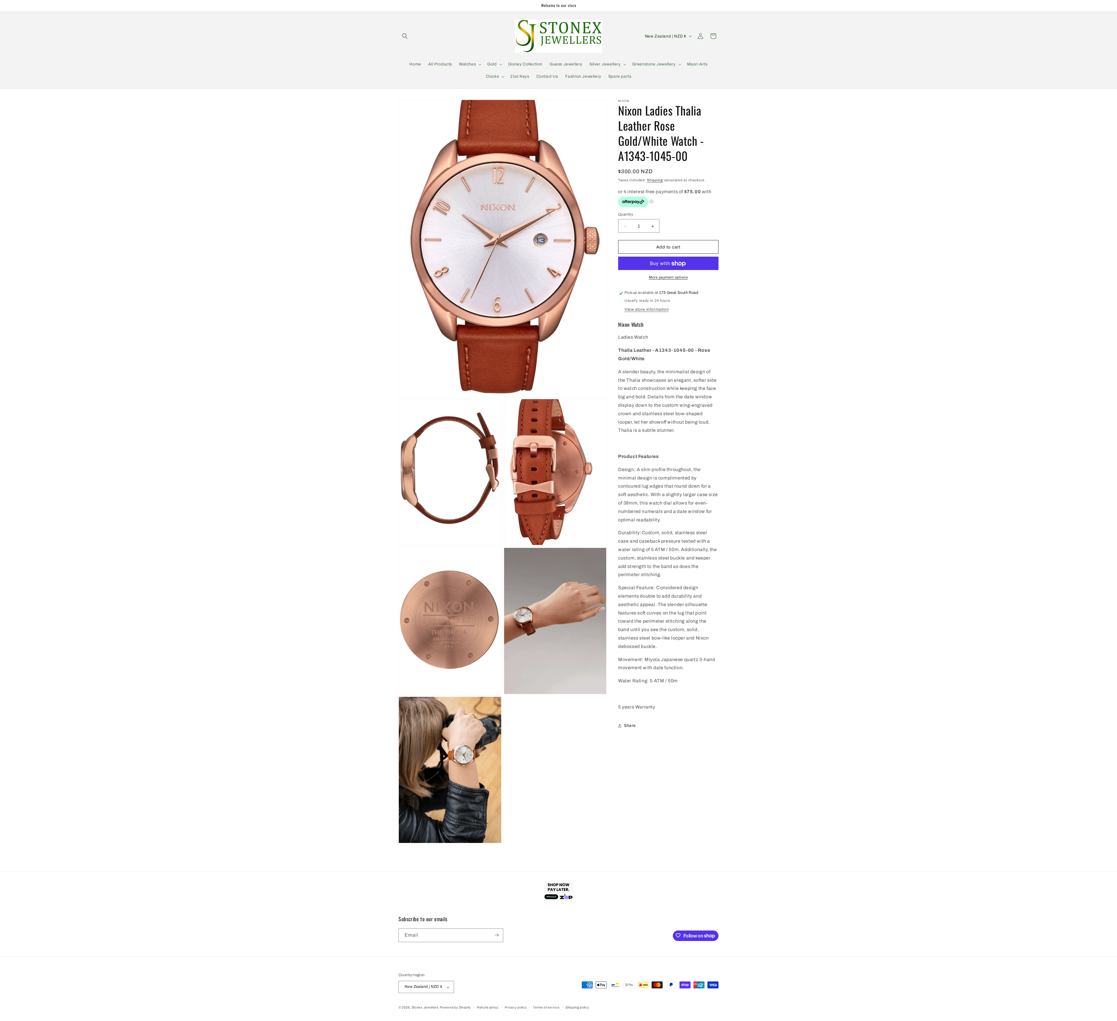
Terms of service (546, 1007)
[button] (405, 36)
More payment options (668, 278)
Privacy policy (516, 1007)
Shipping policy (577, 1007)
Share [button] (630, 726)
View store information (647, 310)
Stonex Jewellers (425, 1007)
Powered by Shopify (455, 1007)
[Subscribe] (496, 935)
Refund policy (488, 1007)
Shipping (655, 180)
